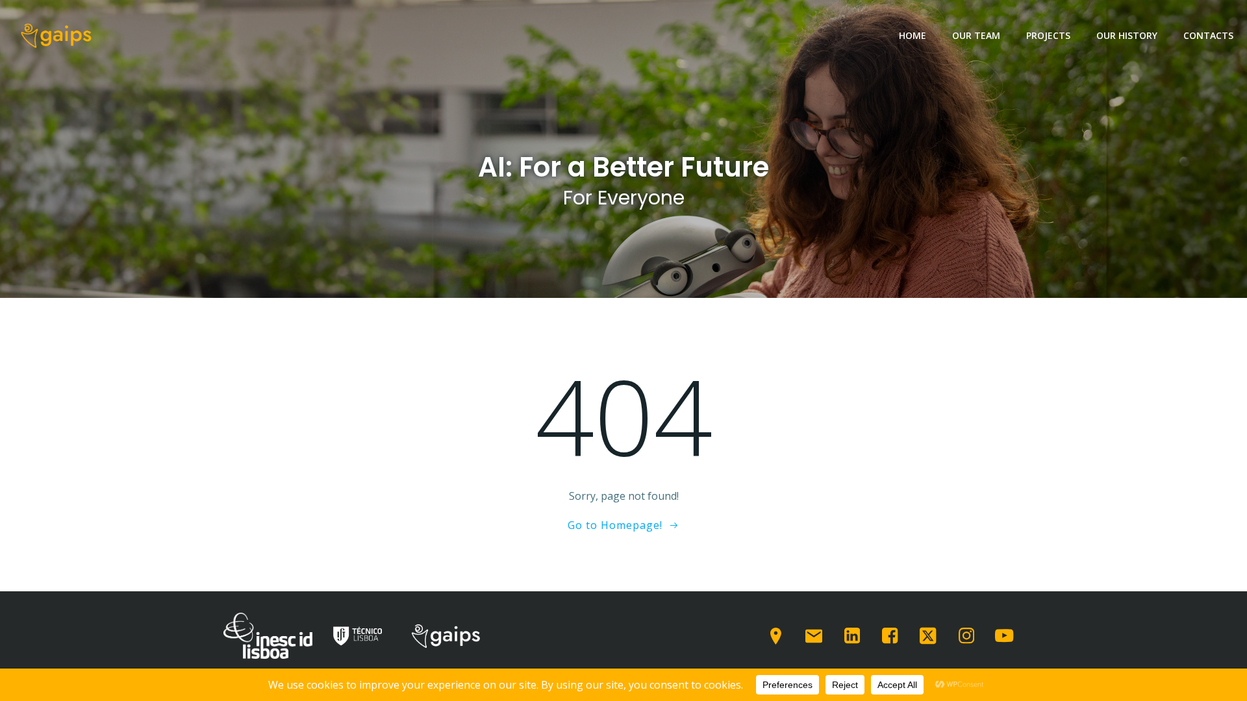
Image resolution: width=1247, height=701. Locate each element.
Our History (1126, 35)
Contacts (1208, 35)
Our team (976, 35)
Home (912, 35)
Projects (1048, 35)
